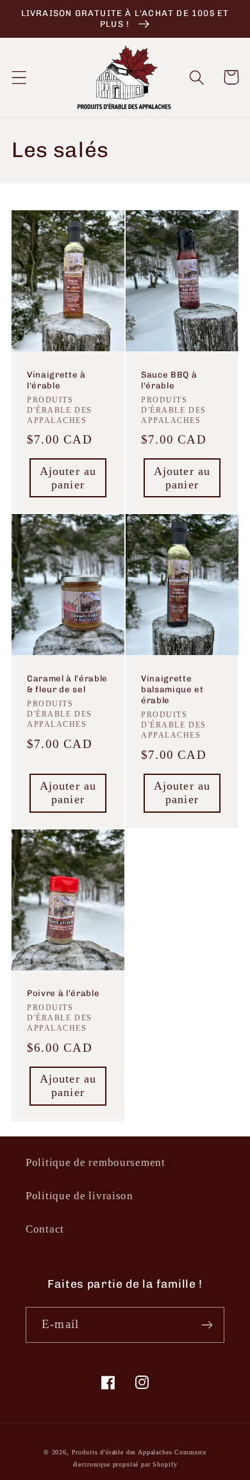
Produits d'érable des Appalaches (122, 1452)
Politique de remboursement (95, 1162)
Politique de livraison (79, 1196)
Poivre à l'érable (63, 993)
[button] (20, 77)
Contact (45, 1229)
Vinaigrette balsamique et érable (172, 689)
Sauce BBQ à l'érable (169, 380)
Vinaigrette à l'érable (56, 380)
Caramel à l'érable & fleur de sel (67, 684)
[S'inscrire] (207, 1325)
